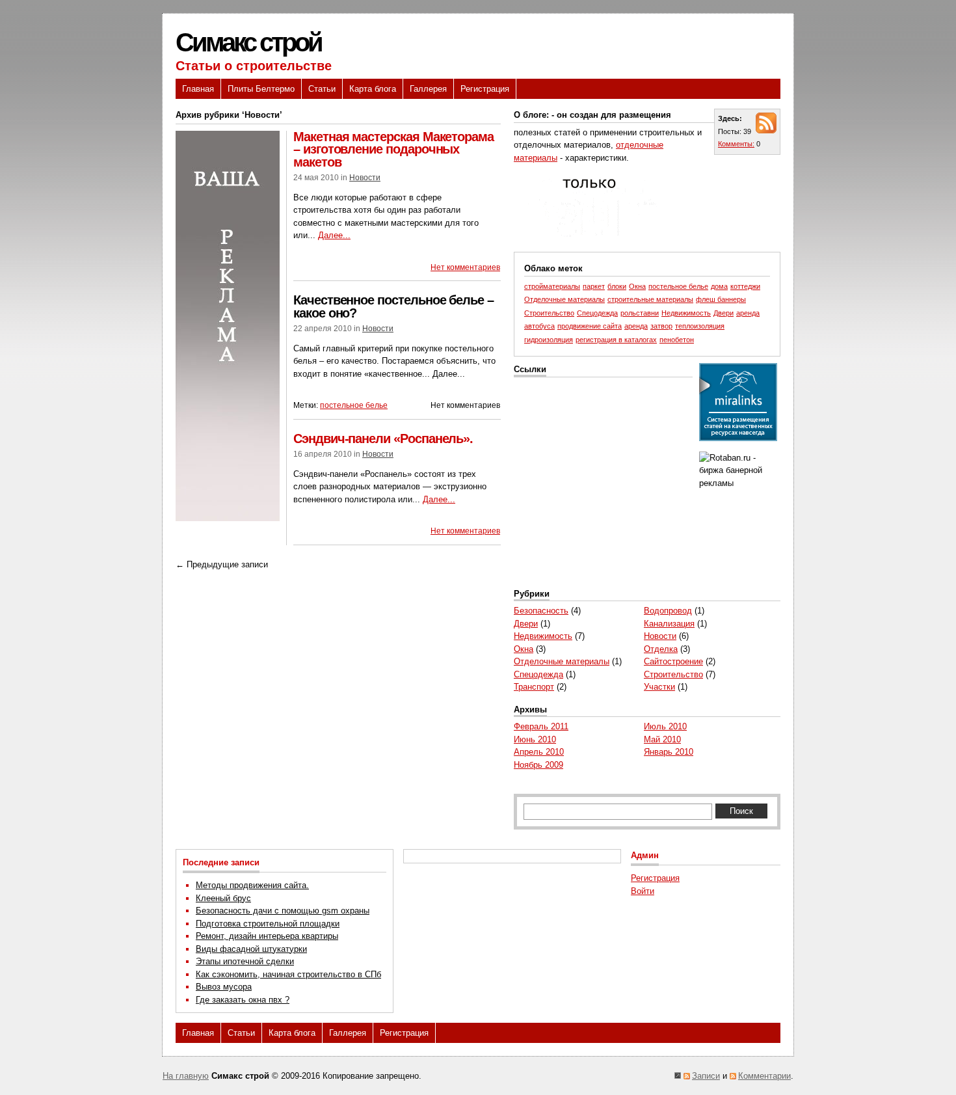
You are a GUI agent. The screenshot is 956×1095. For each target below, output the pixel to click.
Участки (659, 687)
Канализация (669, 624)
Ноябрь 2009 (538, 765)
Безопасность (541, 610)
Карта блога (372, 89)
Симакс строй (248, 42)
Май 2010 (662, 739)
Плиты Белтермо (261, 89)
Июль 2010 (665, 726)
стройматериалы (552, 286)
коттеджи (745, 286)
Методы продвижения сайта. (252, 885)
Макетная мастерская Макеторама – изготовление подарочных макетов (393, 149)
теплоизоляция (699, 326)
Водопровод (668, 610)
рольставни (639, 313)
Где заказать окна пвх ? (242, 1000)
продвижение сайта (589, 326)
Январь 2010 (668, 752)
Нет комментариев (465, 267)
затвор (661, 326)
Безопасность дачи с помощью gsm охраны (282, 910)
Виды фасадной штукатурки (251, 949)
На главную (186, 1076)
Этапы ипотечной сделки (245, 961)
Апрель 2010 (539, 752)
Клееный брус (223, 898)
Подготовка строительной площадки (267, 923)
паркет (594, 286)
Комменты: (736, 144)
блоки (616, 286)
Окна (637, 286)
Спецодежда (597, 313)
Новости (364, 177)
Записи (706, 1076)
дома (719, 286)
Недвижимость (686, 313)
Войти (642, 891)
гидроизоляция (548, 340)
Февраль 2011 (541, 726)
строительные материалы (650, 299)
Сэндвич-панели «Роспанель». (383, 438)
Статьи (322, 89)
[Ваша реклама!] (228, 518)
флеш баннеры (721, 299)
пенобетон (676, 340)
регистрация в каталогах (616, 340)
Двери (723, 313)
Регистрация (484, 89)
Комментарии (764, 1076)
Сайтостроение (673, 661)
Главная (198, 89)
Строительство (549, 313)
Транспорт (534, 687)
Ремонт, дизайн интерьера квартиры (267, 936)
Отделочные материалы (564, 299)
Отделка (661, 649)
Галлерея (428, 89)
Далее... (334, 235)
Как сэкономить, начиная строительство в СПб (288, 974)
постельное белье (354, 405)
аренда (636, 326)
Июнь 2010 (535, 739)
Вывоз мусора (224, 987)
